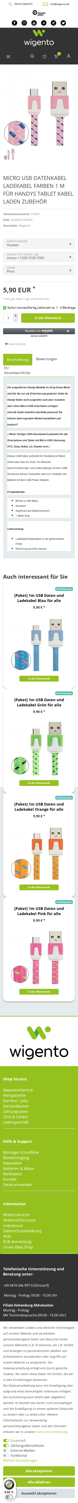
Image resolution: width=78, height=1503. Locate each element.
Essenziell (18, 1440)
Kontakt (9, 1179)
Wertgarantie (14, 1095)
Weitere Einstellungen (20, 1460)
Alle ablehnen (39, 1482)
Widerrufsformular (19, 1220)
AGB (7, 1236)
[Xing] (53, 23)
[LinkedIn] (44, 23)
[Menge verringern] (15, 320)
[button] (39, 332)
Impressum (13, 1225)
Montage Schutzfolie (21, 1152)
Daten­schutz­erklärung (51, 1432)
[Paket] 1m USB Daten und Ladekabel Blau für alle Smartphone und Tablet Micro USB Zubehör (39, 598)
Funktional (19, 1455)
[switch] (9, 1497)
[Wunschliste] (44, 57)
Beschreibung (17, 359)
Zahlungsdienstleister (28, 1445)
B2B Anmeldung (17, 1241)
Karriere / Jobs (15, 1100)
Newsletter (12, 1163)
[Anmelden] (69, 57)
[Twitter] (63, 23)
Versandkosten (16, 1106)
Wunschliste (17, 344)
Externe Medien (23, 1450)
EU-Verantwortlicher (17, 370)
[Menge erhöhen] (15, 315)
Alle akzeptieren (39, 1471)
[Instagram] (24, 23)
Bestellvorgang (16, 1157)
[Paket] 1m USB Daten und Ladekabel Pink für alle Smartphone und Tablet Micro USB (39, 911)
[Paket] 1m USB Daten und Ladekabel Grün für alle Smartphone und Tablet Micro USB (39, 702)
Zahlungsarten (15, 1111)
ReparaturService (18, 1089)
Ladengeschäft (15, 1122)
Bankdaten (12, 1173)
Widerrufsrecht (16, 1214)
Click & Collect (15, 1116)
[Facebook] (14, 23)
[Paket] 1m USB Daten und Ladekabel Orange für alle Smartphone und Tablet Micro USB (39, 807)
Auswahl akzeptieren (39, 1493)
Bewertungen (46, 359)
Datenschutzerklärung (22, 1230)
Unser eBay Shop (18, 1246)
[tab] (17, 359)
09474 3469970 (23, 4)
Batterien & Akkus (18, 1168)
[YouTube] (34, 23)
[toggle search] (32, 57)
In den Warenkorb (48, 318)
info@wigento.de (59, 4)
